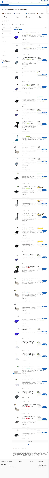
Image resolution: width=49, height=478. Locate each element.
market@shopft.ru (40, 463)
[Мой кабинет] (47, 2)
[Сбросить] (6, 69)
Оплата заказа (3, 464)
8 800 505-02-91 (26, 0)
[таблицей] (46, 27)
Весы (8, 7)
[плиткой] (44, 27)
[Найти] (46, 4)
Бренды (2, 467)
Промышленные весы (13, 7)
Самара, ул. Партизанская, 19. (44, 0)
